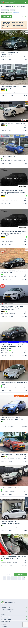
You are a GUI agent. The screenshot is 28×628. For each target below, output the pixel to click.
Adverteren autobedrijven (7, 609)
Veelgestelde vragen (6, 617)
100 (24, 578)
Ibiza (6, 6)
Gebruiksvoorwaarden (6, 619)
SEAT (2, 6)
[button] (26, 502)
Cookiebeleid (4, 626)
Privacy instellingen (5, 621)
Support (3, 614)
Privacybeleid (4, 624)
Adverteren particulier (6, 612)
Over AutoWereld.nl (5, 607)
